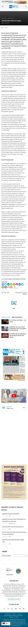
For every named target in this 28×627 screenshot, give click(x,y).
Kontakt (16, 617)
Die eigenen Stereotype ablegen (21, 293)
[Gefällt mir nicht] (6, 27)
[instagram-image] (14, 423)
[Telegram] (22, 284)
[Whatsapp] (11, 284)
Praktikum (14, 614)
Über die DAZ (7, 614)
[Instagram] (17, 284)
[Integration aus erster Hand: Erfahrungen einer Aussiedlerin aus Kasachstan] (5, 328)
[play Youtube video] (14, 396)
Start (2, 9)
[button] (2, 6)
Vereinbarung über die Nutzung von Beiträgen (13, 615)
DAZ (2, 22)
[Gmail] (8, 287)
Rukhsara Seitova (12, 523)
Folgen (23, 407)
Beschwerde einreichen (14, 599)
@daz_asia (9, 406)
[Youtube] (23, 608)
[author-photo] (14, 306)
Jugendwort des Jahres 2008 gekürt (10, 513)
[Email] (3, 287)
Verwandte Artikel (5, 317)
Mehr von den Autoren (17, 317)
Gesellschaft (6, 9)
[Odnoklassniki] (14, 284)
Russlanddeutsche (14, 9)
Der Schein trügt (5, 292)
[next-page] (5, 341)
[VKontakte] (19, 608)
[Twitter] (5, 284)
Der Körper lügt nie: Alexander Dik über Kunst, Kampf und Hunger (17, 335)
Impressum (19, 614)
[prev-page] (2, 341)
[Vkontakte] (19, 284)
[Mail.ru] (5, 287)
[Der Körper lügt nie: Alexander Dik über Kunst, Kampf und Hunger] (5, 335)
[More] (11, 287)
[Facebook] (3, 284)
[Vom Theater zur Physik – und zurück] (5, 321)
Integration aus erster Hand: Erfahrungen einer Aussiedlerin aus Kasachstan (17, 328)
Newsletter (12, 617)
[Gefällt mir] (2, 27)
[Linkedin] (8, 284)
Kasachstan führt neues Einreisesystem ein (12, 526)
